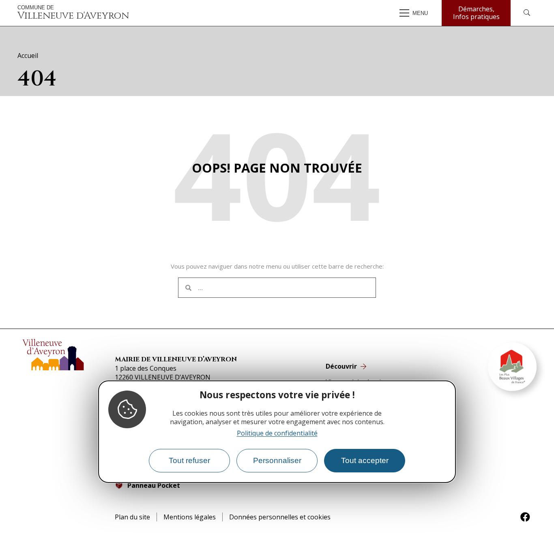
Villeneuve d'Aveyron (73, 13)
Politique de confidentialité (277, 433)
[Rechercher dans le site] (527, 13)
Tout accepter (365, 461)
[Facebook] (525, 517)
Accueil (27, 55)
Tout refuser (189, 461)
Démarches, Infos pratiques (476, 12)
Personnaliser (277, 461)
